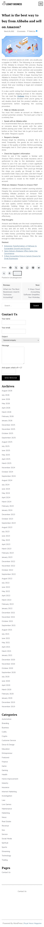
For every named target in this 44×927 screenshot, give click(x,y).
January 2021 (7, 655)
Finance (5, 762)
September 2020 (9, 672)
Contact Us (6, 872)
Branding (5, 723)
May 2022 (6, 591)
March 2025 (6, 463)
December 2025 (8, 425)
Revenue (5, 826)
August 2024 (7, 480)
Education (6, 749)
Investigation (7, 796)
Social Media (7, 838)
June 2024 (6, 489)
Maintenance (7, 809)
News (4, 817)
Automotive (6, 719)
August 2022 (7, 578)
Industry (5, 783)
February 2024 (8, 506)
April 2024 (6, 497)
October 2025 (7, 433)
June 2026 (6, 399)
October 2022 (7, 570)
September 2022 (9, 574)
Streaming (6, 851)
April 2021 (6, 647)
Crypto (4, 736)
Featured (5, 757)
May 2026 (6, 403)
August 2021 (7, 630)
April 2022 (6, 595)
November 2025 (8, 429)
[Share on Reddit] (38, 267)
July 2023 (5, 531)
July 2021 (5, 634)
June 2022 (6, 587)
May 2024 (6, 493)
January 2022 (7, 608)
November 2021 (8, 617)
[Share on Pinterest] (33, 267)
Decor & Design (8, 744)
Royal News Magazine (33, 923)
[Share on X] (16, 267)
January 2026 (7, 420)
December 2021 (8, 613)
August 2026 (7, 391)
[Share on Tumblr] (4, 273)
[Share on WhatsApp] (27, 267)
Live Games (6, 804)
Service (5, 834)
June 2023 (6, 536)
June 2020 (6, 681)
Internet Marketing (9, 791)
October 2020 (7, 668)
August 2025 (7, 442)
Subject (5, 336)
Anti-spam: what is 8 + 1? (12, 367)
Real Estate (6, 821)
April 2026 (6, 408)
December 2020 (8, 660)
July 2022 (5, 583)
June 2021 (6, 638)
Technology (6, 855)
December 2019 (8, 702)
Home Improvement (10, 779)
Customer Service (9, 740)
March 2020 (6, 689)
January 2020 (7, 698)
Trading (5, 860)
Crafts (4, 732)
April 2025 (6, 459)
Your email (6, 328)
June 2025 (6, 450)
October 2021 (7, 621)
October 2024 (7, 472)
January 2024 (7, 510)
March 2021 (6, 651)
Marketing (6, 813)
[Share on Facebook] (10, 267)
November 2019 (8, 706)
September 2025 (9, 438)
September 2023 (9, 523)
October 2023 (7, 519)
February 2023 (8, 553)
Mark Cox (32, 31)
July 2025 (5, 446)
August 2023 (7, 527)
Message (5, 345)
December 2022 (8, 561)
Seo (3, 830)
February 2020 (8, 694)
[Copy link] (17, 273)
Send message (11, 378)
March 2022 (6, 600)
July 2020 (5, 677)
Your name (6, 319)
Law (3, 800)
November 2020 (8, 664)
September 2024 (9, 476)
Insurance (5, 787)
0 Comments (21, 31)
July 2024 (5, 485)
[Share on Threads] (9, 273)
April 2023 (6, 544)
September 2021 (9, 625)
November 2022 (8, 566)
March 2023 (6, 549)
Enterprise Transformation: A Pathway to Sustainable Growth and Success (20, 247)
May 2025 (6, 455)
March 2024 (6, 502)
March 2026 (6, 412)
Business (5, 727)
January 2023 (7, 557)
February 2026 (8, 416)
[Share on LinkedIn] (21, 267)
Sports (4, 847)
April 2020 (6, 685)
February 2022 (8, 604)
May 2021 (6, 642)
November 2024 (8, 467)
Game (4, 766)
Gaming (5, 770)
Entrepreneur (7, 753)
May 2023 (6, 540)
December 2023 (8, 514)
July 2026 (5, 395)
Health (4, 774)
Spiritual (5, 843)
